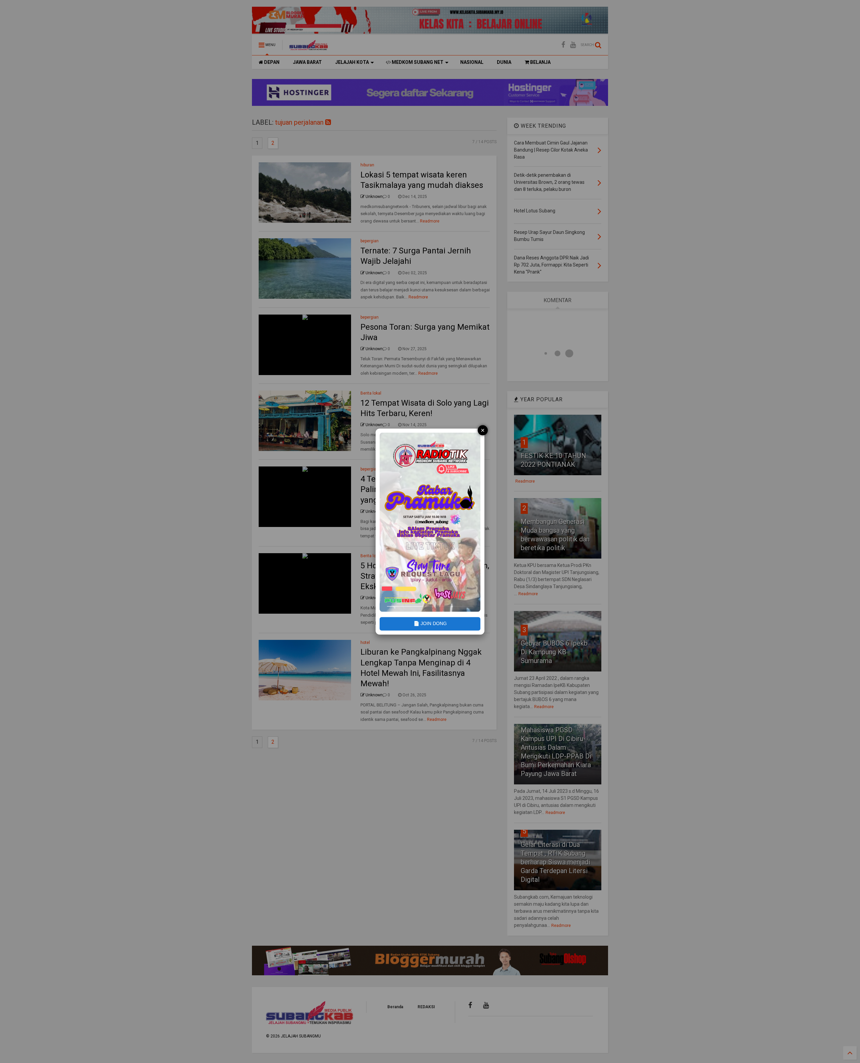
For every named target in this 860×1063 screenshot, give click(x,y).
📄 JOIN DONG (430, 623)
